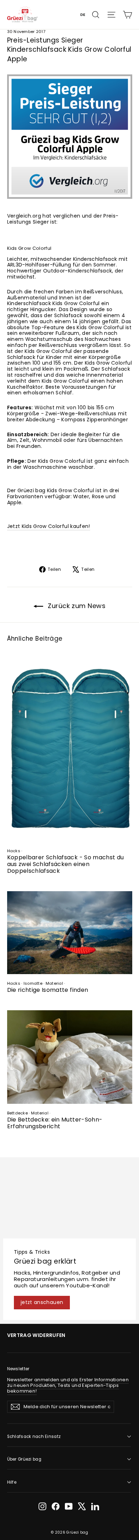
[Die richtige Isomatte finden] (69, 932)
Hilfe (11, 1482)
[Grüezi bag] (22, 14)
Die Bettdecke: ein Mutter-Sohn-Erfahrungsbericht (55, 1122)
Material (54, 983)
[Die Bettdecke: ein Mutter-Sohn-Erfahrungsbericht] (69, 1056)
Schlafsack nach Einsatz (34, 1436)
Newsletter (18, 1369)
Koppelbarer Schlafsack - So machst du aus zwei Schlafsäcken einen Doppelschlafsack (65, 864)
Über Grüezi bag (24, 1459)
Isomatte (33, 983)
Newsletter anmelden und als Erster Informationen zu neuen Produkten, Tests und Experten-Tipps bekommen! (68, 1385)
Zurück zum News (75, 605)
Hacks (13, 851)
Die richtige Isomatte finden (47, 990)
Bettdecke (17, 1113)
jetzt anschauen (42, 1302)
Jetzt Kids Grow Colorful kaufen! (48, 526)
